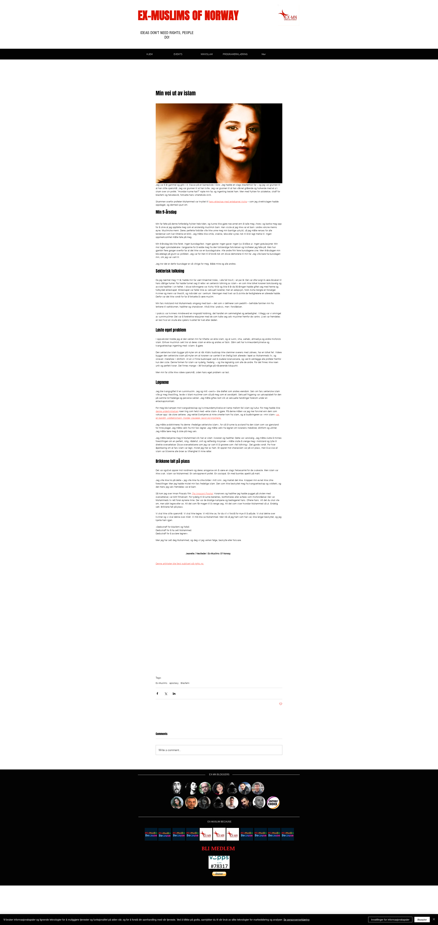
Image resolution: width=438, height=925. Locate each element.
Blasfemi (185, 683)
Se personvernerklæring (297, 919)
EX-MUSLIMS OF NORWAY (188, 16)
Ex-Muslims (161, 683)
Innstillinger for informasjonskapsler (390, 919)
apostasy (174, 683)
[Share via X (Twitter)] (165, 693)
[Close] (434, 919)
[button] (218, 848)
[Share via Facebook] (157, 693)
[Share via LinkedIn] (174, 693)
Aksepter (422, 919)
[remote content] (219, 622)
